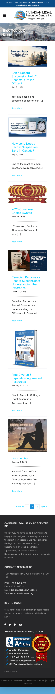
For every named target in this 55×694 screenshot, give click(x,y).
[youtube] (20, 625)
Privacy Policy (10, 671)
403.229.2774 (19, 583)
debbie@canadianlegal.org (24, 590)
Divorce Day (20, 458)
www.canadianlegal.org (21, 593)
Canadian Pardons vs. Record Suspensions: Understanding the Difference (26, 283)
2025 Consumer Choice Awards (22, 211)
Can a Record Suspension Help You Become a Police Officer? (26, 78)
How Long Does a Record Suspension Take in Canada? (25, 147)
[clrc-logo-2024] (33, 11)
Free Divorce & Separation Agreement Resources (27, 378)
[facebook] (5, 625)
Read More (17, 108)
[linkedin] (15, 625)
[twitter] (10, 625)
